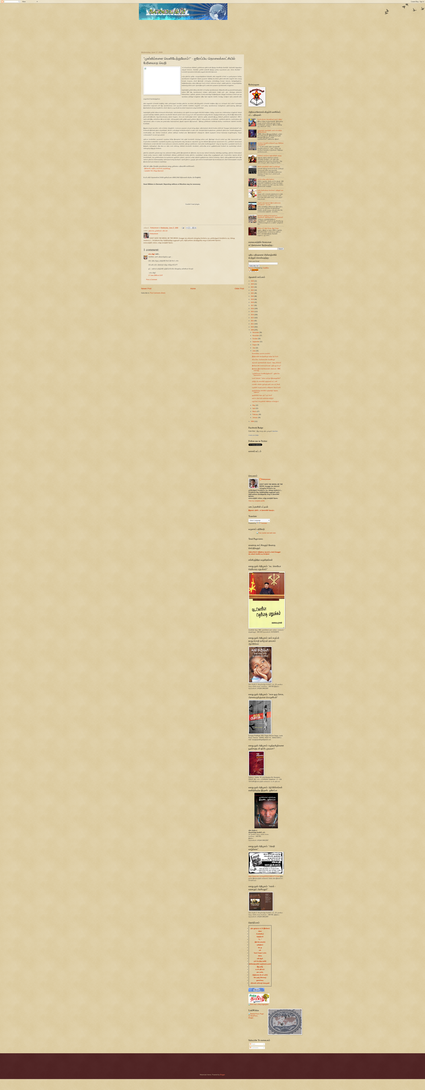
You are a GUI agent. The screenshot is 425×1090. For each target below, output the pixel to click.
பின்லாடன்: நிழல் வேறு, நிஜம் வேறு (268, 228)
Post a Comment (151, 279)
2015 (252, 311)
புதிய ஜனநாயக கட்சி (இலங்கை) (260, 928)
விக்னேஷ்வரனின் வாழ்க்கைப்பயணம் (260, 964)
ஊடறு (260, 947)
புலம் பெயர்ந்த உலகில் (260, 961)
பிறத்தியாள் (260, 936)
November (255, 335)
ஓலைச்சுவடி (260, 980)
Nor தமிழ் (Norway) (260, 977)
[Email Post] (182, 228)
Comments (254, 1048)
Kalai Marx (275, 431)
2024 (252, 284)
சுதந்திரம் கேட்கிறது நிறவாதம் (154, 171)
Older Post (239, 288)
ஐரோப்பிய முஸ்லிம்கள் (155, 231)
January (255, 417)
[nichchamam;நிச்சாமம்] (256, 991)
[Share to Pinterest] (195, 228)
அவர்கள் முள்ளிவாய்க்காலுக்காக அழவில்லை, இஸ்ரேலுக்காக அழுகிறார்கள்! (270, 216)
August (254, 345)
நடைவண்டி (260, 972)
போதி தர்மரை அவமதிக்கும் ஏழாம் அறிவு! (270, 119)
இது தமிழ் (260, 967)
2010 (252, 327)
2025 (252, 281)
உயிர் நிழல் (260, 958)
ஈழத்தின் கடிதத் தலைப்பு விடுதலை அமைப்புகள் (266, 387)
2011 (252, 324)
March (254, 411)
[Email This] (187, 228)
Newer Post (146, 288)
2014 (252, 314)
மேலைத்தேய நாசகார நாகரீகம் (261, 353)
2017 (252, 305)
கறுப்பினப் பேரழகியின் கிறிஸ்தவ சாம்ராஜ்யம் (265, 401)
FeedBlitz (266, 268)
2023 (252, 287)
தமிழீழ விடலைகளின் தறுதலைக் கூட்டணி (264, 381)
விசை (260, 931)
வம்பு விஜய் (151, 254)
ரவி (260, 950)
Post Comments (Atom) (157, 293)
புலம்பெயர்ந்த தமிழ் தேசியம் (266, 179)
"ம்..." (260, 939)
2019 (252, 299)
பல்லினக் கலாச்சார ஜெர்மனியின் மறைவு (270, 155)
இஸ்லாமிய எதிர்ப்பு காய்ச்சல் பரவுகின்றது (157, 168)
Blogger (222, 1075)
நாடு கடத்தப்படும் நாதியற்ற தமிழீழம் (262, 398)
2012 (252, 321)
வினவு (260, 956)
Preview (251, 268)
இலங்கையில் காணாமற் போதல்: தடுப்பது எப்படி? (266, 365)
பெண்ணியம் (260, 934)
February (255, 414)
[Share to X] (191, 228)
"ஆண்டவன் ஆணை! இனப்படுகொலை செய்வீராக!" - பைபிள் (269, 203)
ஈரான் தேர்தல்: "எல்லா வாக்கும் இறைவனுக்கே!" (266, 378)
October (255, 338)
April (254, 408)
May (254, 405)
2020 (252, 296)
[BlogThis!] (189, 228)
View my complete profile (256, 501)
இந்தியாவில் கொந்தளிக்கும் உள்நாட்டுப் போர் (265, 356)
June (254, 351)
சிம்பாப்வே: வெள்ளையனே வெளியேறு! (263, 359)
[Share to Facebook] (193, 228)
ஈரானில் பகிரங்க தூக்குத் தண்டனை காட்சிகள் (266, 384)
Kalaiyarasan (266, 479)
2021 (252, 293)
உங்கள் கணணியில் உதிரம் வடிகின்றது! (269, 166)
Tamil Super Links (260, 953)
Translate (264, 523)
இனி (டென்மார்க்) (260, 942)
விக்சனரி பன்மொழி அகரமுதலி (260, 983)
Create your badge (253, 435)
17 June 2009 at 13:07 (155, 275)
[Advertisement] (194, 34)
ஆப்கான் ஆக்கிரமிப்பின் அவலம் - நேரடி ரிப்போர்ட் (266, 362)
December (255, 332)
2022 (252, 290)
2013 (252, 318)
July (254, 348)
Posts (253, 1044)
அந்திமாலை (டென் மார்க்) (260, 975)
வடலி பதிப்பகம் (260, 969)
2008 (252, 421)
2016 (252, 308)
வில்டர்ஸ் (165, 231)
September (256, 341)
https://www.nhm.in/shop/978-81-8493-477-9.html (264, 876)
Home (193, 288)
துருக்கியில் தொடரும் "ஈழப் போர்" (262, 395)
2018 (252, 302)
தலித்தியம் (260, 945)
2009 (252, 330)
